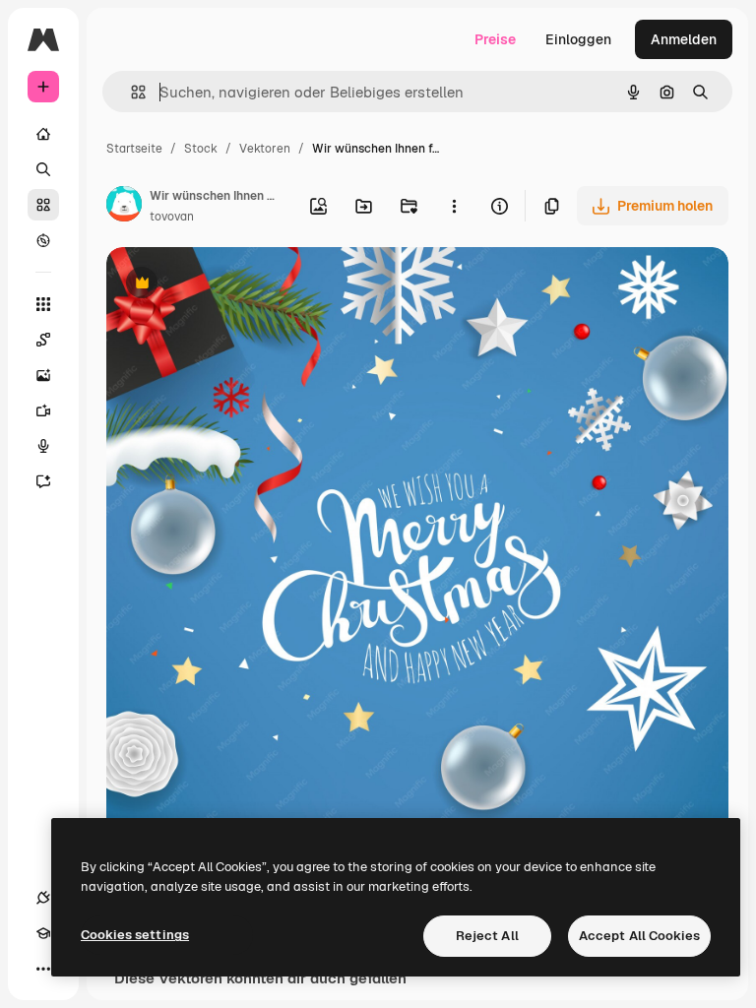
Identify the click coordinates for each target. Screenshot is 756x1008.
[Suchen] (43, 169)
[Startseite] (43, 134)
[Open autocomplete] (130, 92)
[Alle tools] (43, 304)
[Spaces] (43, 339)
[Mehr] (43, 968)
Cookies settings (135, 934)
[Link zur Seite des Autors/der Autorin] (124, 206)
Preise (495, 39)
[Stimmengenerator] (43, 446)
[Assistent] (43, 481)
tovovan (172, 216)
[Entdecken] (43, 240)
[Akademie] (43, 933)
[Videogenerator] (43, 410)
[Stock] (43, 204)
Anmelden (684, 39)
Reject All (487, 935)
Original (232, 285)
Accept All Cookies (639, 935)
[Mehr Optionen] (453, 205)
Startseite (134, 149)
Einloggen (578, 39)
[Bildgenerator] (43, 375)
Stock (201, 149)
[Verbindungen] (43, 898)
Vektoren (264, 149)
